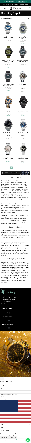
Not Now (13, 437)
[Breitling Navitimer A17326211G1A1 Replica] (8, 149)
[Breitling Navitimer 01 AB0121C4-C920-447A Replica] (23, 125)
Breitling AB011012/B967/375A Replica (23, 37)
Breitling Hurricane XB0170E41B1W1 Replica (23, 110)
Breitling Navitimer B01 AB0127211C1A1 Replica (8, 36)
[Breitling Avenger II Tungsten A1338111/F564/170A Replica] (23, 76)
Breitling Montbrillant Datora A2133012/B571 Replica (8, 134)
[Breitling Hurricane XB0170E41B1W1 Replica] (23, 102)
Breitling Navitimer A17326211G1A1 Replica (8, 157)
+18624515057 (21, 1)
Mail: (8, 303)
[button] (9, 320)
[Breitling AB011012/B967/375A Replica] (23, 28)
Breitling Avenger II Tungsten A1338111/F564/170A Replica (22, 86)
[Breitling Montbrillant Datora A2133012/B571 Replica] (8, 125)
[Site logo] (15, 8)
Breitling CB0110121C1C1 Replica (8, 110)
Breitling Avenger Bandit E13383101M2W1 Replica (22, 61)
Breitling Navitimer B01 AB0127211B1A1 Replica (23, 157)
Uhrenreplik (9, 269)
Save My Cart (5, 437)
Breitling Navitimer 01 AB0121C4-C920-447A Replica (23, 134)
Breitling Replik (8, 38)
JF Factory (20, 277)
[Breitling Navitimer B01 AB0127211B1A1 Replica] (23, 149)
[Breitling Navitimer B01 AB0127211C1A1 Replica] (8, 28)
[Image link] (8, 291)
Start (2, 18)
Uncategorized (8, 40)
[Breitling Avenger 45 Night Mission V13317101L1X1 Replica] (8, 52)
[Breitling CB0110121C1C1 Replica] (8, 102)
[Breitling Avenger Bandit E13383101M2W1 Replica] (23, 52)
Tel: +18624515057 (7, 301)
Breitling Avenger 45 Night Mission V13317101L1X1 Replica (8, 61)
